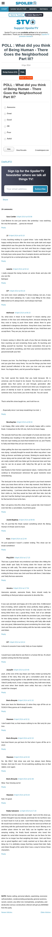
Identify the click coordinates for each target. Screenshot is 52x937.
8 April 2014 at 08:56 (27, 520)
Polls (22, 72)
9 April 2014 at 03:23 (22, 795)
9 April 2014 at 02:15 (26, 738)
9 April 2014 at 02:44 (22, 757)
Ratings (44, 9)
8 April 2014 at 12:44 (19, 539)
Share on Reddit (26, 78)
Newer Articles (6, 912)
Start (4, 9)
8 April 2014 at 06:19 (17, 291)
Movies (33, 9)
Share (5, 199)
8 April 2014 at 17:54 (21, 588)
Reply (3, 228)
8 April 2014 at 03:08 (24, 217)
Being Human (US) (10, 72)
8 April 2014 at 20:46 (21, 670)
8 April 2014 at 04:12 (21, 269)
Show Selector (18, 9)
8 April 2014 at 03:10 (17, 236)
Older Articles (46, 912)
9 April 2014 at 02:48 (26, 779)
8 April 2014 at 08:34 (24, 422)
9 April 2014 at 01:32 (26, 700)
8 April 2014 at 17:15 (22, 558)
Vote (9, 149)
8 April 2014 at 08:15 (23, 313)
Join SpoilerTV (34, 15)
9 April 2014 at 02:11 (22, 719)
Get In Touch (17, 15)
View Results (21, 150)
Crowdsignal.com (42, 150)
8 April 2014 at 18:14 (17, 642)
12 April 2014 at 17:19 (28, 811)
